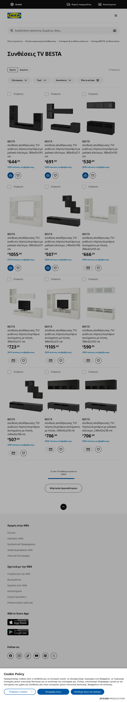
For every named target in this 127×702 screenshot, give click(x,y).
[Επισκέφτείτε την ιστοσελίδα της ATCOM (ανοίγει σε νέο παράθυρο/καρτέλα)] (112, 698)
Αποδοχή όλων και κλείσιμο (87, 692)
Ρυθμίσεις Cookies (18, 692)
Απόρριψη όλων (53, 692)
